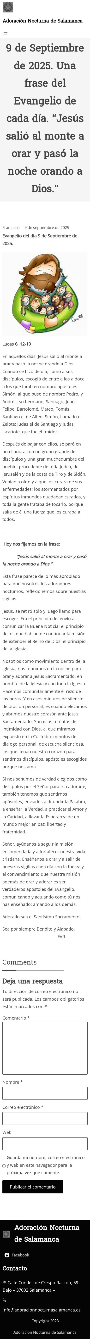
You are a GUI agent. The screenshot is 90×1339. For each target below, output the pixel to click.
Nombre (12, 1082)
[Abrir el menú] (5, 33)
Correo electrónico (22, 1107)
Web (7, 1132)
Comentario (16, 1018)
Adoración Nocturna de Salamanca (43, 21)
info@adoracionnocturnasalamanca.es (42, 1310)
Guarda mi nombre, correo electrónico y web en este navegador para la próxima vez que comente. (46, 1165)
